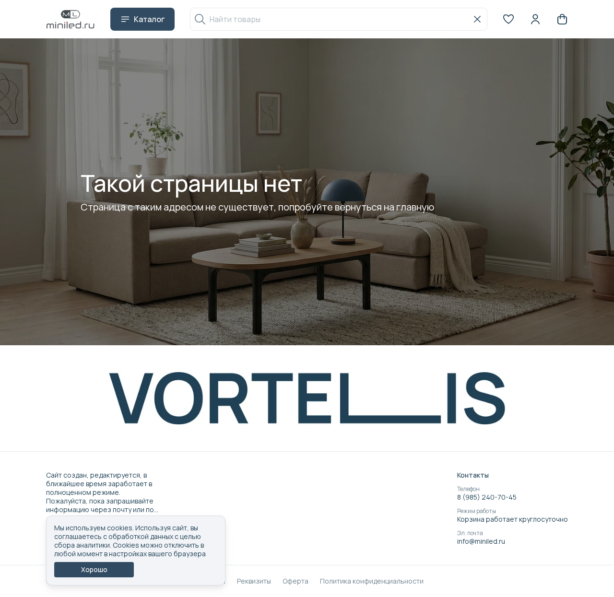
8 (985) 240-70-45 (487, 497)
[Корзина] (562, 19)
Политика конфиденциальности (372, 581)
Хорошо (94, 569)
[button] (508, 19)
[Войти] (535, 19)
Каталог (149, 19)
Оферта (295, 581)
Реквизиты (254, 581)
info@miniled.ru (481, 541)
